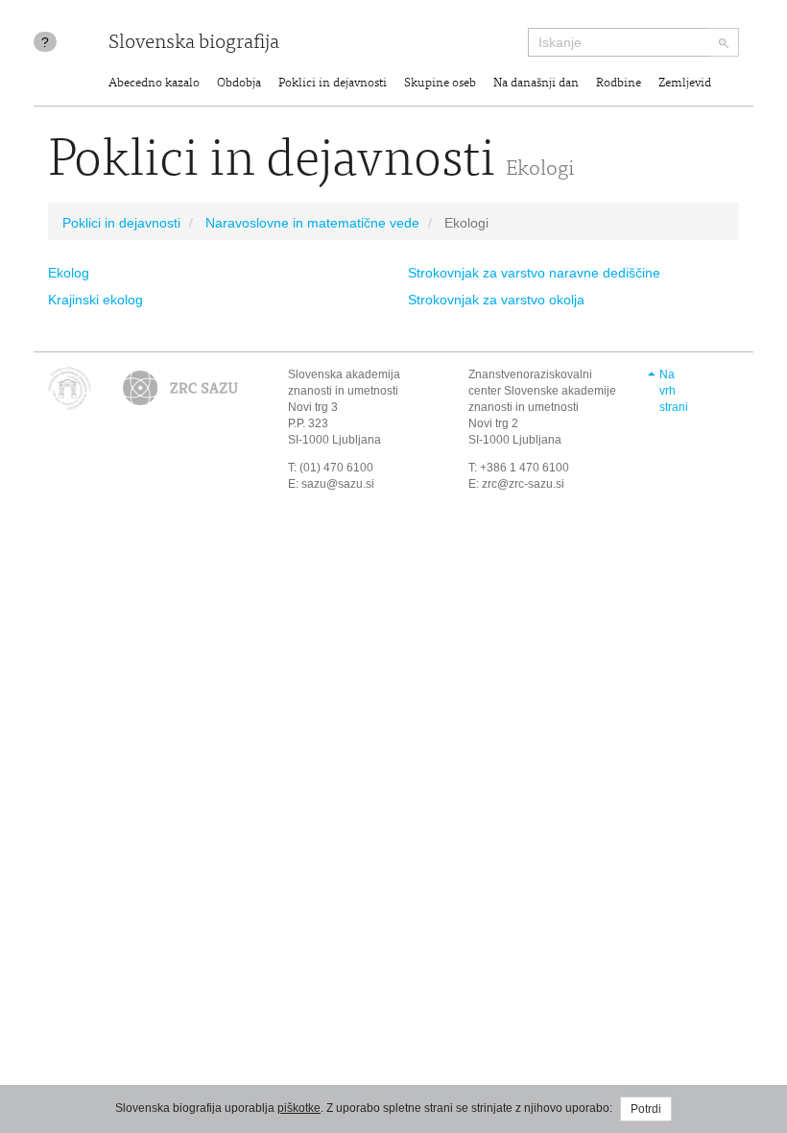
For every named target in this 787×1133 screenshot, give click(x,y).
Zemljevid (684, 84)
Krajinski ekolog (95, 299)
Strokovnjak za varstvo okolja (496, 299)
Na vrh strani (673, 391)
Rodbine (618, 84)
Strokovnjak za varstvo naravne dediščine (534, 272)
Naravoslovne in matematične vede (312, 222)
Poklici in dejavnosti (332, 84)
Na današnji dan (536, 84)
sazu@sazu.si (337, 484)
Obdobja (239, 84)
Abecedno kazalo (154, 84)
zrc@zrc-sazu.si (523, 484)
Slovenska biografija (193, 44)
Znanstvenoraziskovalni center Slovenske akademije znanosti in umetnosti (542, 391)
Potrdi (646, 1109)
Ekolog (68, 272)
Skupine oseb (440, 84)
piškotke (299, 1108)
